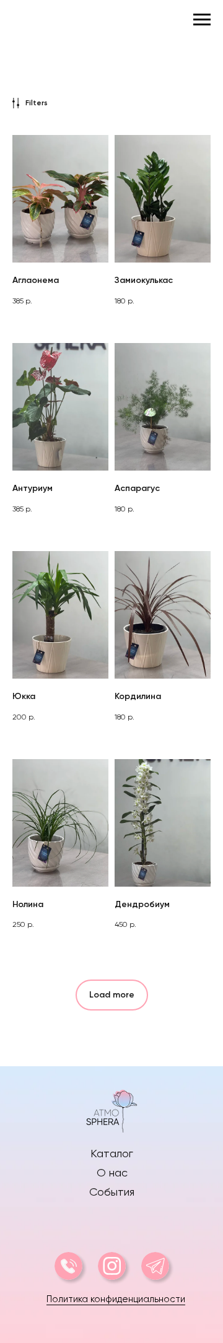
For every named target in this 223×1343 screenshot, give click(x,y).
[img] (111, 1109)
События (111, 1191)
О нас (112, 1172)
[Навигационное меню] (202, 20)
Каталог (111, 1153)
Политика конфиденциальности (115, 1299)
